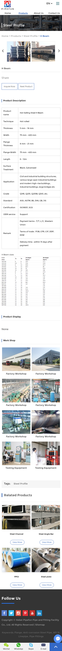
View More (17, 542)
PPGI (16, 576)
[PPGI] (16, 560)
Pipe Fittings (36, 636)
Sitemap (40, 624)
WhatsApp (18, 649)
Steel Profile (31, 36)
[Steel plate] (46, 560)
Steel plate (46, 576)
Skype (31, 649)
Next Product (26, 86)
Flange (18, 632)
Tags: (7, 483)
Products (23, 13)
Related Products (18, 495)
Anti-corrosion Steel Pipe (37, 632)
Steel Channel (16, 534)
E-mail (43, 649)
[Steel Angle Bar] (46, 517)
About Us (39, 13)
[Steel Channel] (16, 517)
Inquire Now (9, 86)
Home (8, 13)
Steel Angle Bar (46, 534)
